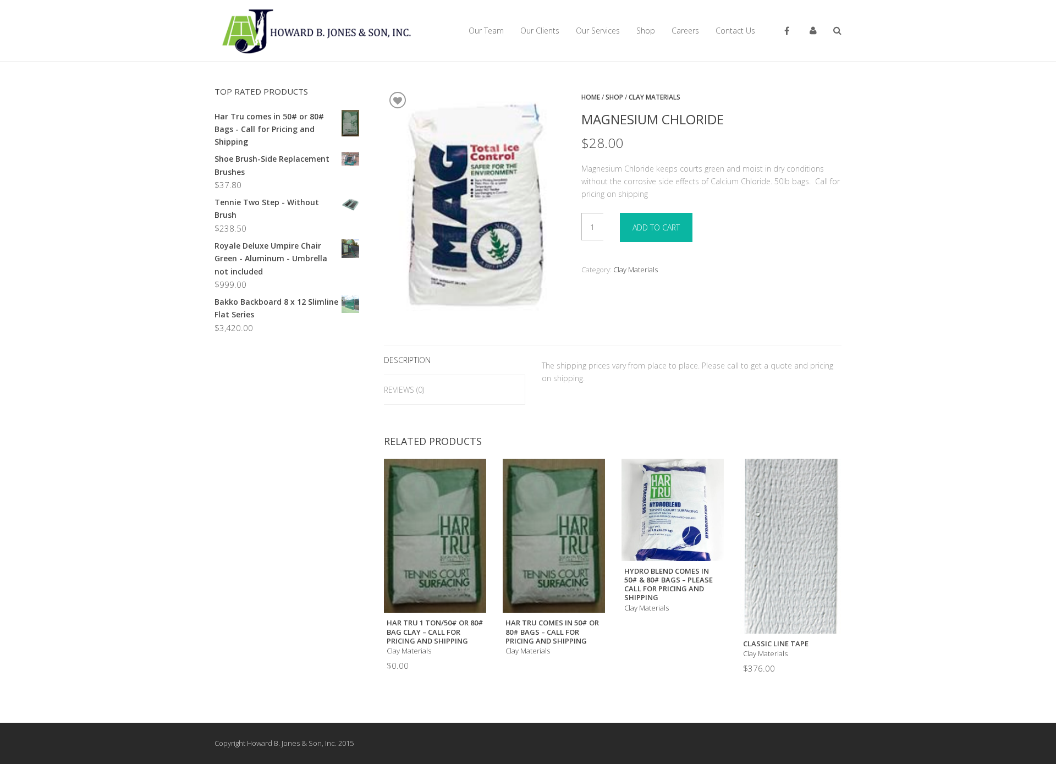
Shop (614, 97)
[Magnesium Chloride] (474, 206)
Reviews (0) (404, 389)
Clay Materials (654, 97)
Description (407, 360)
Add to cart (656, 227)
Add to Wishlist (397, 100)
